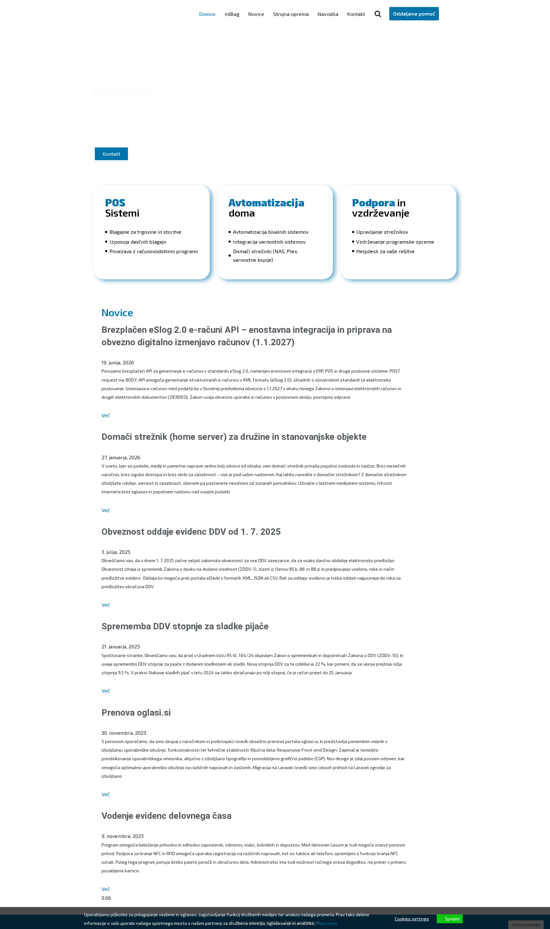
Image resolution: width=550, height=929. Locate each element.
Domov (207, 14)
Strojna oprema (291, 14)
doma (266, 207)
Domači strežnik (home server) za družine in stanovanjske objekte (234, 437)
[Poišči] (377, 13)
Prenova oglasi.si (136, 712)
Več (106, 415)
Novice (256, 14)
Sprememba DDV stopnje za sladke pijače (185, 626)
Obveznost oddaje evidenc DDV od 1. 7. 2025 (191, 531)
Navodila (328, 14)
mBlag (232, 14)
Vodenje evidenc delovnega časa (166, 816)
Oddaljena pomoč (414, 14)
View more (326, 923)
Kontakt (356, 14)
